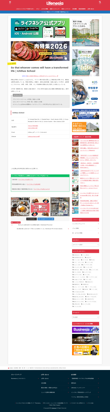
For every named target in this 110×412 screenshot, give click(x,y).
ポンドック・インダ (79, 277)
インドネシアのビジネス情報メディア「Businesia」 (28, 403)
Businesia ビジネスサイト (18, 378)
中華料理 (85, 284)
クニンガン (88, 267)
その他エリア (78, 279)
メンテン (90, 262)
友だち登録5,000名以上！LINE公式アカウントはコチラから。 (42, 76)
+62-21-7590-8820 (33, 125)
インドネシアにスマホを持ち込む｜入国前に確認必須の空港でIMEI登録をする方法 (89, 210)
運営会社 (73, 383)
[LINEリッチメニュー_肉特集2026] (40, 59)
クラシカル (77, 306)
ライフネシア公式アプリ (25, 179)
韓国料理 (76, 284)
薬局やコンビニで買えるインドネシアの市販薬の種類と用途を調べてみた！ (89, 180)
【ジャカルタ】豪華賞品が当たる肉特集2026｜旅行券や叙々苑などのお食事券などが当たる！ (89, 143)
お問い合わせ (91, 8)
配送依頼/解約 (82, 8)
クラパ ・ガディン (79, 262)
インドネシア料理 (79, 282)
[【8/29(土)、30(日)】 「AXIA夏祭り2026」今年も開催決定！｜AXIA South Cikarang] (75, 165)
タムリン (77, 264)
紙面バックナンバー (55, 8)
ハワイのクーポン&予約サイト (77, 403)
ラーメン (94, 289)
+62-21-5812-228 (32, 128)
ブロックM (77, 272)
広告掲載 (74, 8)
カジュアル (86, 304)
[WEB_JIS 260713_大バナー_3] (85, 92)
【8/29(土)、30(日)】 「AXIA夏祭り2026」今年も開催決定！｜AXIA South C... (89, 165)
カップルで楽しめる (80, 294)
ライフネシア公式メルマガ (42, 189)
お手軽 (77, 304)
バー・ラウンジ (91, 286)
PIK (92, 259)
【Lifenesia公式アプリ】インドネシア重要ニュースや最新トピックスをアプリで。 (89, 173)
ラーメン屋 (85, 255)
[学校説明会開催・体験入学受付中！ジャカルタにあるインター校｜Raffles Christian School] (75, 203)
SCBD (76, 269)
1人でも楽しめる (79, 291)
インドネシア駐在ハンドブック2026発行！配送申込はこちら (55, 12)
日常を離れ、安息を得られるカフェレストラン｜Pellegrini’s (89, 149)
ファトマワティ (92, 277)
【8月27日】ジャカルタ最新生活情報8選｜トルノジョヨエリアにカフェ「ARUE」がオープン (89, 158)
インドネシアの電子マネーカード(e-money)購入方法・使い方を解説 (89, 195)
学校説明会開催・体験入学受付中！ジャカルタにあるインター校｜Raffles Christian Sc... (89, 203)
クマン (86, 274)
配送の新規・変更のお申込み (49, 387)
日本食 (90, 282)
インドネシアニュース (78, 223)
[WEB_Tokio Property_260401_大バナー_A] (85, 62)
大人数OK (90, 299)
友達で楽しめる (93, 294)
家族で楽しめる (79, 296)
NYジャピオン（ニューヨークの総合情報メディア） (55, 403)
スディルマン (78, 267)
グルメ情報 (75, 228)
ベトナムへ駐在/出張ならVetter (79, 397)
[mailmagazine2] (85, 339)
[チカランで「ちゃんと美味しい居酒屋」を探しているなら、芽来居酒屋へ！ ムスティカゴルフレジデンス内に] (20, 206)
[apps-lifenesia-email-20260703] (40, 36)
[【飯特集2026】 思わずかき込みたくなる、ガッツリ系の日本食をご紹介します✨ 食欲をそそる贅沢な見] (40, 206)
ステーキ (85, 259)
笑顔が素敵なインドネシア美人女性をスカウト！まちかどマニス (89, 187)
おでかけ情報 (45, 8)
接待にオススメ (79, 301)
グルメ (37, 8)
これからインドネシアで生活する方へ (25, 8)
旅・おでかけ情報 (77, 233)
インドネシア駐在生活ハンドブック (81, 392)
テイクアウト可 (91, 301)
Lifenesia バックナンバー (78, 387)
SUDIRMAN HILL (78, 257)
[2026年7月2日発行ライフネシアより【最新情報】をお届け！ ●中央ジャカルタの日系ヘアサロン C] (59, 206)
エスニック (77, 289)
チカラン (88, 279)
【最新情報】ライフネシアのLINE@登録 (82, 378)
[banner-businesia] (85, 330)
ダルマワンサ (77, 274)
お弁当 (88, 257)
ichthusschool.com (33, 136)
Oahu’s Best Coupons (55, 405)
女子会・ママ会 (91, 296)
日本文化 (76, 255)
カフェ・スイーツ (79, 286)
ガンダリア (87, 272)
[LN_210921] (85, 350)
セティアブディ (87, 264)
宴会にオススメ (79, 299)
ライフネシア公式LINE (33, 184)
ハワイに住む (90, 403)
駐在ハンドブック (66, 8)
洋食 (86, 289)
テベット (76, 259)
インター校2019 (12, 63)
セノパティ (94, 269)
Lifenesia (54, 408)
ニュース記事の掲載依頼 (48, 392)
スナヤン (85, 269)
